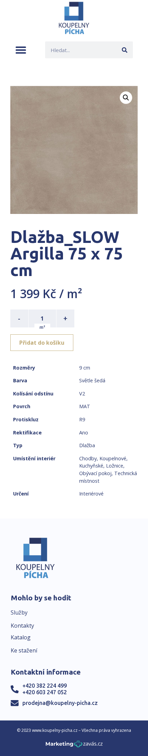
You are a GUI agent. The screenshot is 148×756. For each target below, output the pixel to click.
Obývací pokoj (95, 473)
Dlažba (87, 445)
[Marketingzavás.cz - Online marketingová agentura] (74, 746)
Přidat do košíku (41, 342)
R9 (82, 419)
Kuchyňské (91, 465)
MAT (84, 406)
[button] (21, 50)
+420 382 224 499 (44, 686)
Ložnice (114, 465)
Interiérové (91, 493)
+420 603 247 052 (44, 692)
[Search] (124, 49)
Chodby (88, 458)
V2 (82, 393)
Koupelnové (112, 458)
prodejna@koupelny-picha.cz (60, 703)
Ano (83, 432)
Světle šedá (92, 380)
